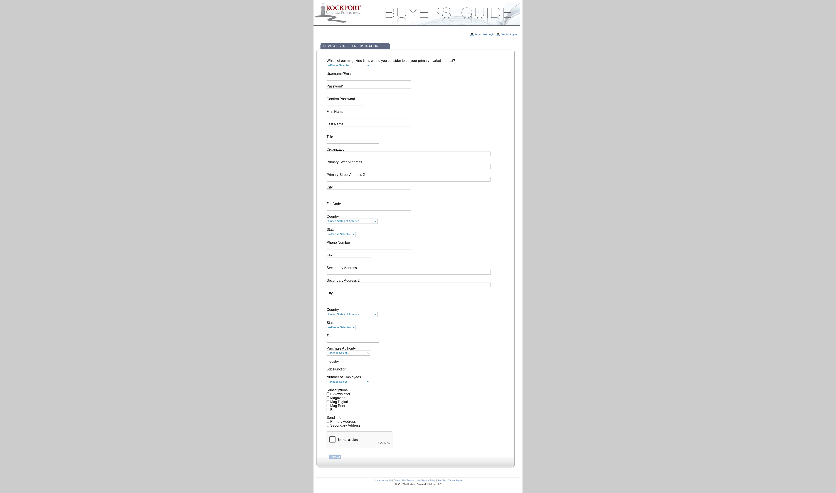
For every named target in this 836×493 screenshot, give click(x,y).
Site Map (441, 480)
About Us (387, 480)
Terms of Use (413, 480)
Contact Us (399, 480)
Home (377, 480)
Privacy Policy (428, 480)
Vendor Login (455, 480)
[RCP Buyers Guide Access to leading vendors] (417, 24)
